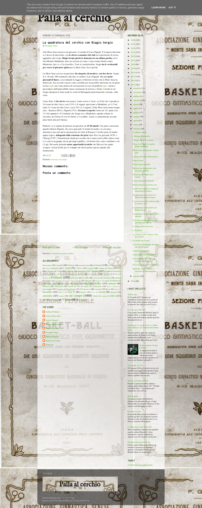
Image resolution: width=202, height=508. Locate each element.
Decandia (72, 274)
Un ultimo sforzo (140, 132)
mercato (54, 159)
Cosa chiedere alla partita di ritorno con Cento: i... (144, 259)
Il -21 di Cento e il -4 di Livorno (146, 264)
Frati (46, 278)
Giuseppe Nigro (52, 332)
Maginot (98, 281)
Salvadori (47, 292)
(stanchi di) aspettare (141, 250)
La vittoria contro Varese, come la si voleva (145, 235)
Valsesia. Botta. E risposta (143, 140)
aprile (135, 120)
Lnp (78, 280)
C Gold (66, 268)
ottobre (136, 96)
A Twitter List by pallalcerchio (140, 465)
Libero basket (69, 281)
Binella (55, 268)
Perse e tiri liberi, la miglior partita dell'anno (144, 145)
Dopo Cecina (138, 160)
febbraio (137, 128)
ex (97, 274)
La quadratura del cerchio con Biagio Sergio (145, 208)
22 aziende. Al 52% (135, 365)
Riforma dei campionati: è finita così (146, 151)
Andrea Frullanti (52, 312)
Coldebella (50, 271)
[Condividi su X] (68, 155)
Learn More (158, 7)
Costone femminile (113, 271)
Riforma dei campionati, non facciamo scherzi (144, 169)
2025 (133, 44)
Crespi (49, 274)
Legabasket (58, 281)
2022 (133, 56)
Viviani (81, 300)
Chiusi (110, 268)
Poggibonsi (71, 289)
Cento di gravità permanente (144, 254)
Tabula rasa (132, 294)
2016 (133, 80)
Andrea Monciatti (53, 316)
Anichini (59, 265)
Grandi (85, 277)
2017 (133, 76)
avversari (97, 265)
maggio (136, 116)
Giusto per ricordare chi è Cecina (143, 175)
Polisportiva (85, 289)
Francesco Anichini (54, 324)
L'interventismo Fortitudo (143, 180)
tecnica (104, 296)
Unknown (50, 344)
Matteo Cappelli (52, 336)
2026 (133, 40)
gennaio (136, 276)
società (101, 292)
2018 (133, 72)
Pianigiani (59, 289)
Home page (81, 247)
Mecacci (65, 283)
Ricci (108, 289)
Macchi (88, 280)
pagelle (86, 286)
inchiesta (106, 277)
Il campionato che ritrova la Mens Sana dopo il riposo (144, 196)
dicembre (137, 88)
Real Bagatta (133, 396)
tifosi (112, 295)
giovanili (74, 277)
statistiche (47, 295)
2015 (133, 84)
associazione (84, 265)
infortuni (118, 278)
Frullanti (56, 277)
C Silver (78, 268)
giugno (136, 112)
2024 (133, 48)
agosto (136, 104)
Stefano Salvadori (53, 340)
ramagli (98, 289)
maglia (107, 280)
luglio (136, 108)
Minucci (46, 286)
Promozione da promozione (139, 442)
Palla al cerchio (74, 18)
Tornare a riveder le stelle (138, 380)
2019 (133, 68)
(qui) (52, 85)
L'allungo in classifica (141, 136)
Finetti (105, 274)
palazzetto (97, 286)
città (119, 268)
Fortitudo (118, 274)
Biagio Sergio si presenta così (145, 184)
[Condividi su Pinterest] (73, 155)
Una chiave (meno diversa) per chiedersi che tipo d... (145, 221)
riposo (117, 289)
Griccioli (96, 278)
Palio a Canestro (112, 286)
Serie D (71, 292)
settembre (137, 100)
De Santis (63, 274)
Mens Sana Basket (92, 283)
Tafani (95, 296)
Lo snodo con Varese (141, 240)
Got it (172, 7)
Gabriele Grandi (52, 328)
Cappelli (90, 268)
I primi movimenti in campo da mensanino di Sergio (145, 189)
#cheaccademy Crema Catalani (149, 346)
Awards (110, 265)
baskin (47, 268)
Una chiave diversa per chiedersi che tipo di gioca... (146, 245)
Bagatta (118, 265)
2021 (133, 60)
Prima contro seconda (141, 164)
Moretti (70, 286)
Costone (94, 271)
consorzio (82, 271)
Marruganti (51, 283)
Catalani (101, 268)
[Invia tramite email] (62, 155)
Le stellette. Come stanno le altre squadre (146, 214)
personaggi (47, 289)
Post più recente (51, 247)
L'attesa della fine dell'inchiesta (145, 156)
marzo (136, 124)
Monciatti (59, 286)
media (76, 283)
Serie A (61, 292)
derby (80, 274)
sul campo (63, 159)
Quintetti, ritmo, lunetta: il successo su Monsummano (144, 269)
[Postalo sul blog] (65, 155)
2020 (133, 64)
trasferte (54, 299)
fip (111, 274)
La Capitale (137, 230)
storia (61, 296)
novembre (137, 92)
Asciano (71, 265)
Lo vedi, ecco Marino (136, 309)
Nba (78, 286)
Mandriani (116, 280)
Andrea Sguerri (52, 320)
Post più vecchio (112, 247)
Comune (69, 271)
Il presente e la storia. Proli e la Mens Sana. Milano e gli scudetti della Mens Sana (143, 327)
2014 (133, 281)
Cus (55, 274)
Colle (59, 271)
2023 (133, 52)
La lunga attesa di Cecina (143, 226)
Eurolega (90, 274)
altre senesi (47, 265)
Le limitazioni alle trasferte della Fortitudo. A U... (146, 202)
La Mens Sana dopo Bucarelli (140, 426)
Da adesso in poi (134, 411)
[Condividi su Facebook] (71, 155)
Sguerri (83, 292)
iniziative (48, 280)
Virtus (66, 299)
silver (93, 292)
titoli (45, 299)
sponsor (113, 292)
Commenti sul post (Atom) (62, 253)
